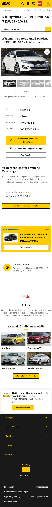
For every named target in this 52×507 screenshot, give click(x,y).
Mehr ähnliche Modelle (26, 376)
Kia (20, 10)
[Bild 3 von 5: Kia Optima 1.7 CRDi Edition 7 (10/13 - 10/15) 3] (37, 83)
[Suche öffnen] (22, 3)
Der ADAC (8, 445)
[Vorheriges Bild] (17, 91)
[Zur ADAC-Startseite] (6, 3)
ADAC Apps (9, 418)
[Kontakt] (33, 3)
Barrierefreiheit (11, 501)
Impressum (9, 487)
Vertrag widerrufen (39, 496)
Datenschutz (42, 487)
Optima (30, 10)
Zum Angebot (26, 247)
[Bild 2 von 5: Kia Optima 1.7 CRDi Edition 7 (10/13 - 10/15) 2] (23, 83)
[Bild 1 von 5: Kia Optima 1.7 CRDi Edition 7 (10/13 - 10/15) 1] (9, 83)
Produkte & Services (12, 427)
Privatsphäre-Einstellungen (16, 492)
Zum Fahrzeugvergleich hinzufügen (28, 140)
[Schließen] (47, 393)
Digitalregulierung (12, 496)
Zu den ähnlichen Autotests (26, 206)
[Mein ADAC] (28, 3)
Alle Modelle (26, 155)
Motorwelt (9, 454)
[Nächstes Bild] (34, 91)
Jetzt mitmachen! (22, 408)
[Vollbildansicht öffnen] (47, 52)
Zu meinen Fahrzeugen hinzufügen (28, 148)
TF (39, 10)
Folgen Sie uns (10, 436)
